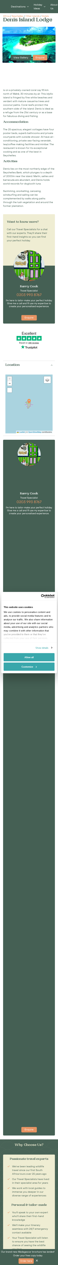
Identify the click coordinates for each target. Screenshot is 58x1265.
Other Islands (33, 16)
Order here (26, 1261)
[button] (29, 401)
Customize (27, 666)
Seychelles (17, 16)
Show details (41, 647)
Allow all (29, 657)
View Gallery (21, 57)
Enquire (40, 57)
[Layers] (47, 379)
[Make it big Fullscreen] (9, 390)
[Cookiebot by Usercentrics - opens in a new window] (41, 596)
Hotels (45, 16)
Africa (6, 16)
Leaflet (22, 432)
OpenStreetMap (34, 432)
